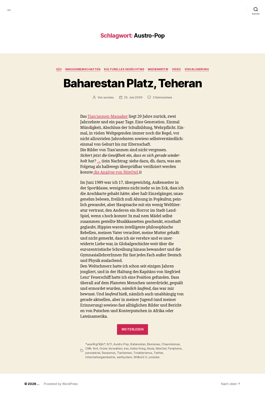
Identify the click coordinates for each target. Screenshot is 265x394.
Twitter (158, 353)
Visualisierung (197, 69)
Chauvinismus (171, 344)
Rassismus (109, 353)
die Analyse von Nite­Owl (115, 172)
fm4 (95, 348)
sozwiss (108, 97)
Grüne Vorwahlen (111, 348)
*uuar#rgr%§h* (95, 344)
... (8, 9)
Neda (150, 348)
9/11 (109, 344)
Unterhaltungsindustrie (100, 357)
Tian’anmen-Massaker (108, 116)
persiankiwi (92, 353)
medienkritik (158, 69)
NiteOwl (161, 348)
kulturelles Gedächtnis (124, 69)
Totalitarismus (142, 353)
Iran (126, 348)
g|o (59, 69)
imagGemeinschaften (82, 69)
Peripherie (175, 348)
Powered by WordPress (61, 384)
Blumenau (153, 344)
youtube (154, 357)
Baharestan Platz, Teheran (132, 83)
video (176, 69)
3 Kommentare (162, 97)
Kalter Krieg (138, 348)
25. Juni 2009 (133, 97)
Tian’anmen (124, 353)
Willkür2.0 (140, 357)
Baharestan (137, 344)
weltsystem (124, 357)
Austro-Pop (121, 344)
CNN (88, 348)
